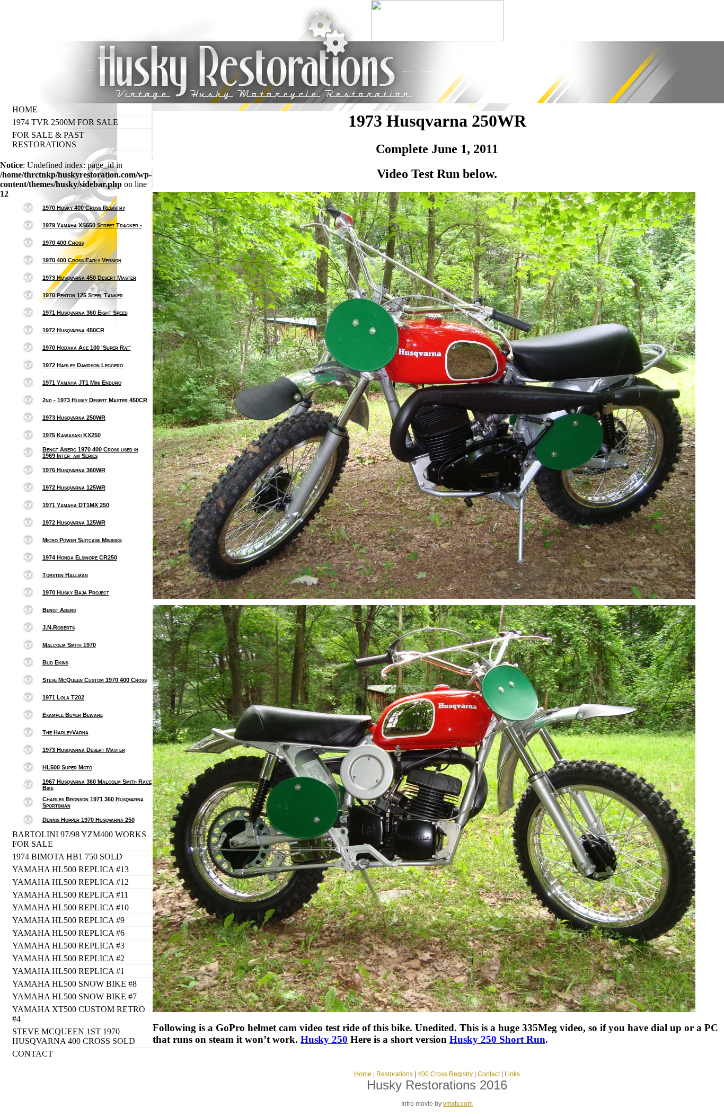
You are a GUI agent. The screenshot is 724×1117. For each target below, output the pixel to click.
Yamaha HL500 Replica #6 (68, 932)
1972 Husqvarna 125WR (73, 487)
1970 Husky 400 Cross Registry (83, 208)
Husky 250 (324, 1039)
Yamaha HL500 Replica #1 (68, 971)
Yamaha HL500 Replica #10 (70, 907)
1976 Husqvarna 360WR (73, 470)
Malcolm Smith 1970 (69, 645)
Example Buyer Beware (72, 715)
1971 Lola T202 (63, 697)
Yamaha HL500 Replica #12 (70, 881)
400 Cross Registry (445, 1074)
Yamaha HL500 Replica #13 (70, 869)
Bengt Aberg (59, 610)
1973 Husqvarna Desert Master (83, 750)
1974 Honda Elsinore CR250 (79, 557)
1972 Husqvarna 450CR (73, 330)
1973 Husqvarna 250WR (73, 417)
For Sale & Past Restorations (48, 139)
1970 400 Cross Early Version (81, 260)
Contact (32, 1053)
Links (512, 1074)
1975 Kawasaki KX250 (71, 435)
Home (25, 109)
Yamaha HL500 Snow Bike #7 (74, 996)
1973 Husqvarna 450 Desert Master (89, 277)
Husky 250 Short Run (497, 1039)
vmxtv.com (458, 1103)
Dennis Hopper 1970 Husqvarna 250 (88, 820)
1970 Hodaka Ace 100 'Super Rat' (86, 347)
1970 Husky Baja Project (75, 592)
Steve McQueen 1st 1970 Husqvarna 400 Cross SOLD (73, 1036)
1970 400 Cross (63, 243)
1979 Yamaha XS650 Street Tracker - (92, 225)
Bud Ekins (55, 662)
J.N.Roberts (58, 627)
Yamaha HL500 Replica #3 (68, 945)
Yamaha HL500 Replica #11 (70, 894)
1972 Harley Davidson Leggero (82, 365)
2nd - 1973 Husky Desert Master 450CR (94, 400)
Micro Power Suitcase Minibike (82, 540)
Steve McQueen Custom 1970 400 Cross (94, 680)
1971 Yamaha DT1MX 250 (75, 505)
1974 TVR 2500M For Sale (65, 122)
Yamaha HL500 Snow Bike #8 (74, 983)
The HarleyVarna (65, 732)
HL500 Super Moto (67, 767)
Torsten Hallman (65, 575)
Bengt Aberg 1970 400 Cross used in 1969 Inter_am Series (90, 452)
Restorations (394, 1074)
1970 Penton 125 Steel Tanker (82, 295)
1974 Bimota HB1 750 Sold (67, 856)
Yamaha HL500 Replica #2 (68, 958)
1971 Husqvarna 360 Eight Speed (85, 312)
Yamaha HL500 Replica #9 (68, 920)
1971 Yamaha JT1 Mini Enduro (81, 382)
